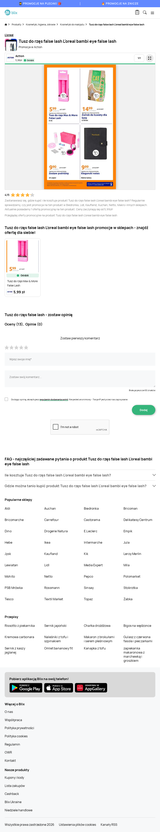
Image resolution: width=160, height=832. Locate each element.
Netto (48, 576)
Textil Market (53, 599)
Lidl (46, 565)
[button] (80, 475)
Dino (8, 531)
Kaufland (51, 554)
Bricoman (131, 508)
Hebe (8, 542)
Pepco (88, 576)
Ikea (47, 542)
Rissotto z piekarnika (20, 625)
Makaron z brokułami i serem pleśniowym (99, 639)
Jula (127, 542)
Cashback (12, 794)
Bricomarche (14, 520)
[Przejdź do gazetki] (150, 58)
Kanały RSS (109, 824)
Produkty (16, 24)
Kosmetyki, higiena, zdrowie (40, 24)
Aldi (7, 508)
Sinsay (89, 588)
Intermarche (93, 542)
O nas (9, 712)
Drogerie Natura (56, 531)
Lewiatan (11, 565)
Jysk (8, 554)
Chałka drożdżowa (97, 625)
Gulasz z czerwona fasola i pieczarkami (138, 639)
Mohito (10, 576)
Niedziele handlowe (18, 810)
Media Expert (93, 565)
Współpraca (13, 720)
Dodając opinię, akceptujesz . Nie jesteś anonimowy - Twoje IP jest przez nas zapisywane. (69, 399)
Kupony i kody (14, 777)
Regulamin (12, 744)
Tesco (9, 599)
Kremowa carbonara (19, 637)
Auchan (50, 508)
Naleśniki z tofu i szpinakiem (56, 639)
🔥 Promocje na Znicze (120, 3)
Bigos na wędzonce (137, 625)
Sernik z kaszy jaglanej (15, 650)
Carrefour (51, 520)
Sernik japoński (55, 625)
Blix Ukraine (13, 802)
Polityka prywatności (19, 728)
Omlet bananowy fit (58, 648)
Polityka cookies (16, 736)
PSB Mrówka (14, 588)
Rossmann (52, 588)
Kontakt (10, 760)
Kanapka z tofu (95, 648)
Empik (128, 531)
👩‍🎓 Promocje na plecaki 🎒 (40, 3)
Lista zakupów (15, 786)
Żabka (128, 599)
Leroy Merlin (132, 554)
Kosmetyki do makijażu (72, 24)
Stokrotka (131, 588)
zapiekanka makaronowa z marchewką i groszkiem (134, 654)
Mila (127, 565)
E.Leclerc (90, 531)
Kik (86, 554)
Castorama (92, 520)
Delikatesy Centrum (138, 520)
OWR (8, 752)
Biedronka (91, 508)
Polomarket (132, 576)
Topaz (88, 599)
